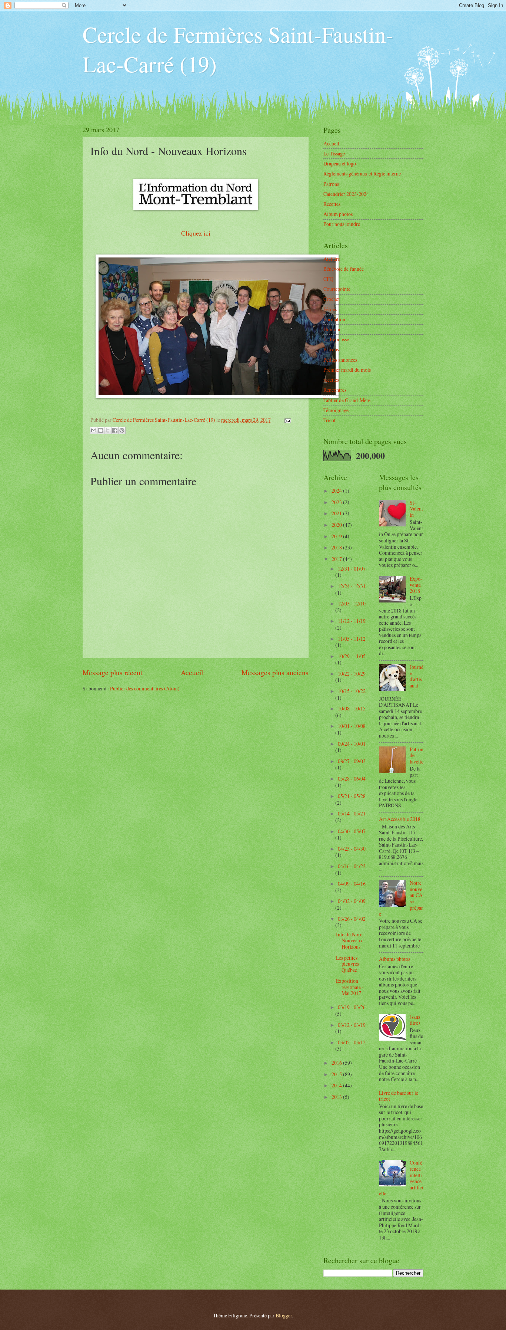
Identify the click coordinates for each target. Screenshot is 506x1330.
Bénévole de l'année (343, 268)
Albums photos (394, 958)
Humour (332, 329)
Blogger (284, 1315)
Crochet (331, 298)
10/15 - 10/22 (352, 690)
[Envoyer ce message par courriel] (93, 430)
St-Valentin (416, 508)
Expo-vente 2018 (416, 584)
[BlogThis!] (100, 430)
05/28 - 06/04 (352, 778)
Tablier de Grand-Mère (346, 400)
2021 (337, 513)
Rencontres (334, 389)
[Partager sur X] (107, 430)
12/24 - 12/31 (352, 586)
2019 (337, 536)
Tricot (329, 420)
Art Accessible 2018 (399, 818)
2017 (337, 558)
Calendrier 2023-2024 (346, 193)
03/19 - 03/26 (352, 1007)
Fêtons (330, 309)
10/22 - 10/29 (352, 673)
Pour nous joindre (341, 223)
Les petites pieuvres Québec (347, 963)
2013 (337, 1096)
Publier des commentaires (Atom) (145, 688)
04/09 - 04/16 (352, 883)
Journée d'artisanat (416, 676)
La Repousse (336, 339)
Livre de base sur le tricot (398, 1096)
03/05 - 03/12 (352, 1042)
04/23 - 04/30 (352, 848)
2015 (337, 1074)
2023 (337, 502)
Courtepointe (336, 288)
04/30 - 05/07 (352, 831)
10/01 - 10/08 (352, 725)
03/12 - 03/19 (352, 1024)
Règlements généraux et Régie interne (362, 173)
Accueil (192, 672)
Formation (334, 319)
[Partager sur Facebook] (115, 430)
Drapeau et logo (339, 163)
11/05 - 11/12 (352, 638)
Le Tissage (334, 153)
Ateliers (331, 258)
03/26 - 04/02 (352, 918)
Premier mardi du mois (347, 369)
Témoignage (336, 410)
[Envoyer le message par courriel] (287, 419)
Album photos (338, 213)
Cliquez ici (195, 233)
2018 (337, 547)
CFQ (328, 278)
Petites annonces (340, 359)
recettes (331, 379)
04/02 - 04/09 (352, 900)
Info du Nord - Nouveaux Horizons (351, 940)
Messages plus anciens (275, 672)
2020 (337, 524)
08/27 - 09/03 (352, 761)
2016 (337, 1062)
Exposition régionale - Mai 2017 (350, 986)
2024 (337, 490)
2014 (337, 1085)
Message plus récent (112, 672)
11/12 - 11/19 (352, 620)
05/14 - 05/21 (352, 813)
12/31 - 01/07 (352, 568)
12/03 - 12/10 (352, 603)
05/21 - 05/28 (352, 795)
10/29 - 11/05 (352, 656)
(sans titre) (415, 1020)
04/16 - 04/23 (352, 866)
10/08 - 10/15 (352, 708)
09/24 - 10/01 (352, 743)
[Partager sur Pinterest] (122, 430)
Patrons (331, 183)
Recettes (331, 203)
